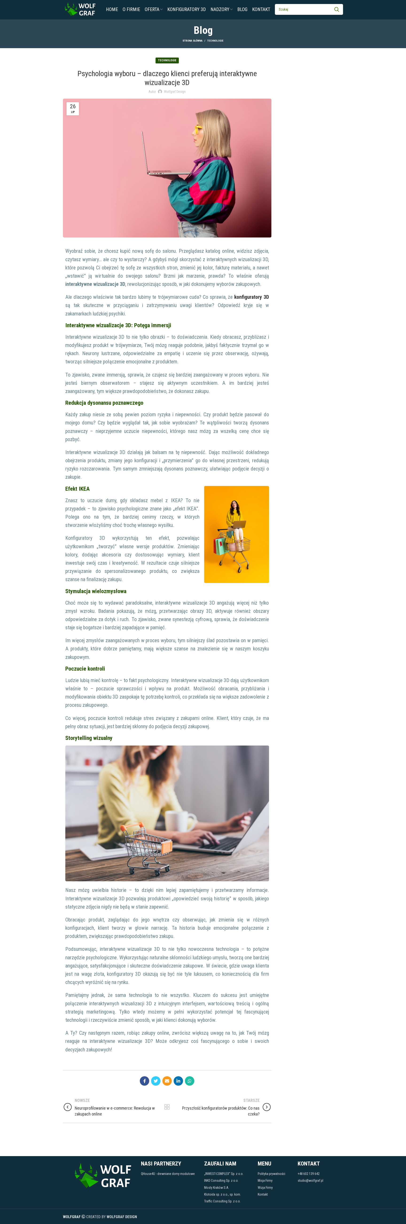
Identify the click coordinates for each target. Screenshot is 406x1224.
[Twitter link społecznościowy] (155, 1081)
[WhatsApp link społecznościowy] (189, 1081)
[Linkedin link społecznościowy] (178, 1081)
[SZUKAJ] (337, 9)
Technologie (215, 40)
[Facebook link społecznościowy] (144, 1081)
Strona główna (193, 40)
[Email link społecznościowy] (167, 1081)
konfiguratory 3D (251, 297)
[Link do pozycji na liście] (170, 1173)
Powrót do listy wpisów (167, 1107)
